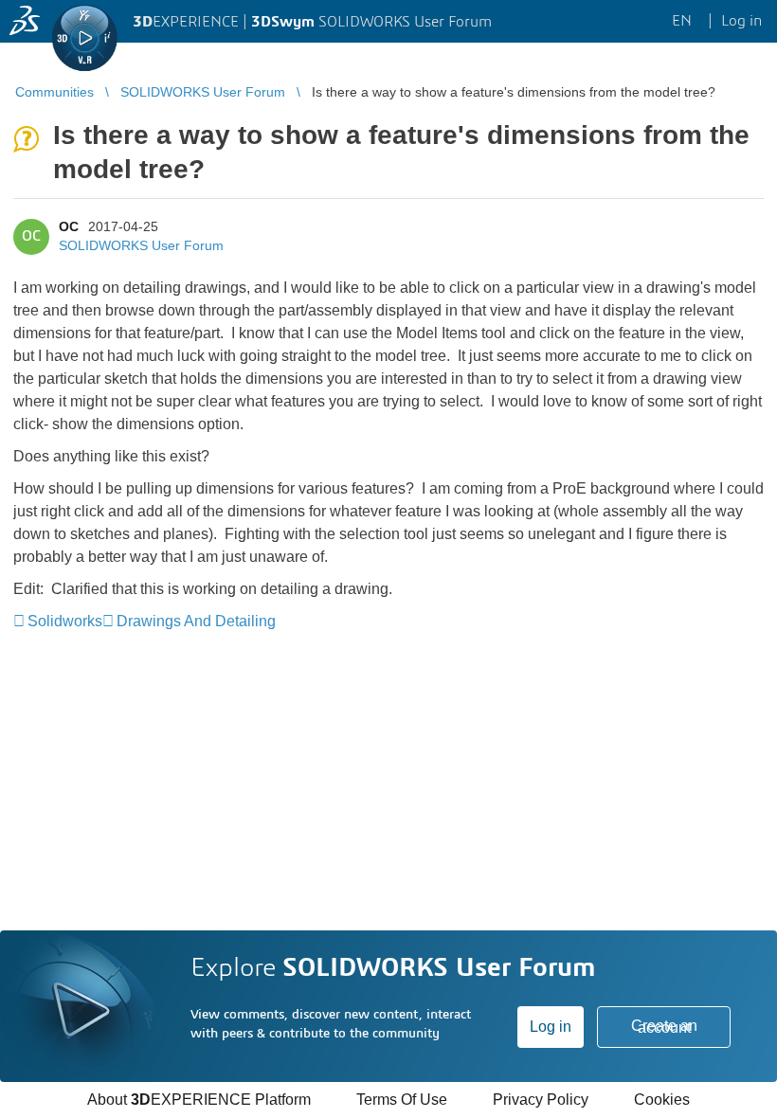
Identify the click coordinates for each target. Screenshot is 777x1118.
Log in (550, 1027)
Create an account (664, 1027)
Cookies (662, 1099)
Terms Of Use (401, 1099)
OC (69, 226)
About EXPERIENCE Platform (199, 1099)
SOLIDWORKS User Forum (141, 245)
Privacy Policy (540, 1099)
